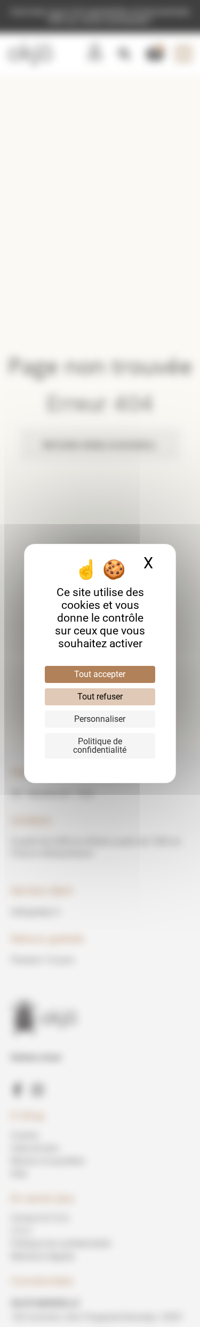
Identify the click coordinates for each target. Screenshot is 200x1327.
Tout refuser (100, 696)
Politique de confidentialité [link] (99, 745)
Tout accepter (99, 674)
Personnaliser (99, 719)
